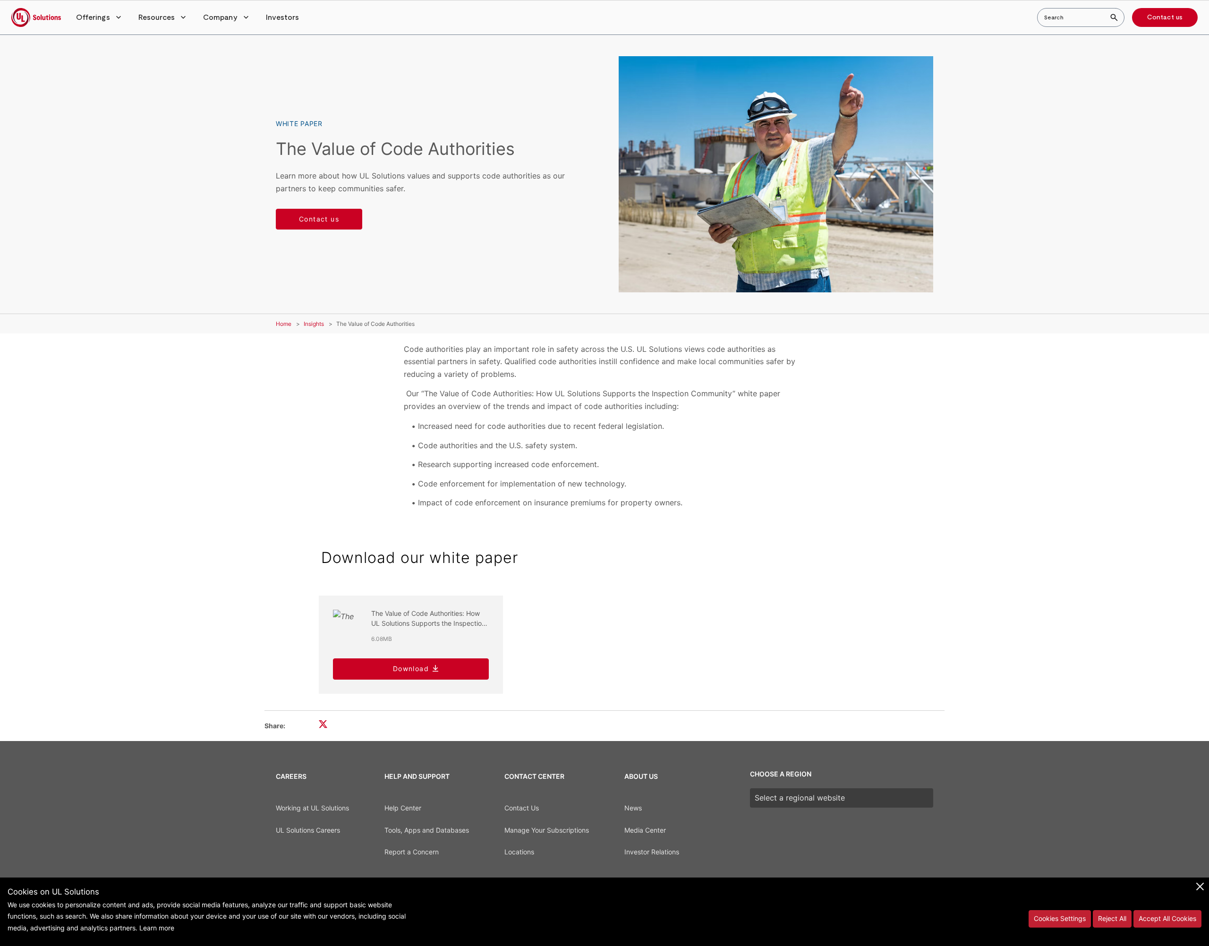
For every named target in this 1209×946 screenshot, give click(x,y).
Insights (314, 323)
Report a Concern (411, 852)
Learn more (156, 928)
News (633, 808)
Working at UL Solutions (312, 808)
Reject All (1112, 918)
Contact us (1165, 17)
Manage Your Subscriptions (546, 830)
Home (283, 323)
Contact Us (521, 808)
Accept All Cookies (1167, 918)
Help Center (402, 808)
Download (411, 669)
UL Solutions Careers (308, 830)
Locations (519, 852)
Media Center (645, 830)
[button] (99, 17)
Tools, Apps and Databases (426, 830)
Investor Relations (651, 852)
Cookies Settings (1060, 918)
